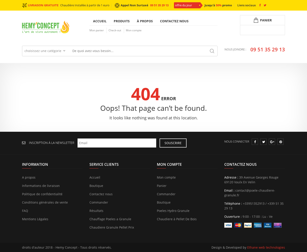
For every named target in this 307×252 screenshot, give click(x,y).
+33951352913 (254, 203)
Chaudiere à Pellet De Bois (177, 219)
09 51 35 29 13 (159, 5)
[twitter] (263, 142)
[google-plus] (272, 142)
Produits (122, 21)
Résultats (96, 211)
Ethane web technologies (266, 247)
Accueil (100, 21)
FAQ (25, 211)
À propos (145, 21)
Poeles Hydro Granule (173, 211)
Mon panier (96, 30)
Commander (98, 202)
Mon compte (134, 30)
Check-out (115, 30)
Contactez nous (174, 21)
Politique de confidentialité (42, 194)
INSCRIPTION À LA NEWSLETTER (51, 143)
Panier (162, 186)
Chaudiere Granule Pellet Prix (111, 227)
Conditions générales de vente (45, 202)
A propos (29, 177)
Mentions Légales (35, 219)
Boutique (96, 186)
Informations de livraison (41, 186)
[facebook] (255, 142)
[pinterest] (281, 142)
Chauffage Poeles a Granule (110, 219)
